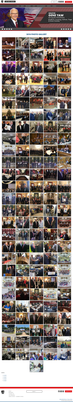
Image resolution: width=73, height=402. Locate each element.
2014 (4, 380)
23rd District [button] (28, 6)
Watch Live (68, 1)
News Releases (12, 395)
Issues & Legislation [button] (41, 6)
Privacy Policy (70, 399)
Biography (11, 392)
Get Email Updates (10, 1)
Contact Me (11, 393)
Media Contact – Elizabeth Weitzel (16, 396)
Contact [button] (54, 6)
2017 (4, 375)
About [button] (22, 6)
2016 (4, 377)
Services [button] (49, 6)
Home (18, 6)
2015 (4, 378)
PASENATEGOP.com (63, 399)
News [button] (34, 6)
